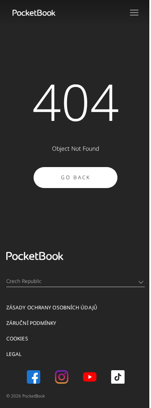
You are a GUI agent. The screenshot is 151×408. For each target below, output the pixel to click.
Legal (14, 354)
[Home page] (34, 12)
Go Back (76, 177)
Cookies (17, 338)
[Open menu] (134, 12)
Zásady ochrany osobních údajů (51, 307)
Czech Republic (24, 281)
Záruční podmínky (31, 323)
